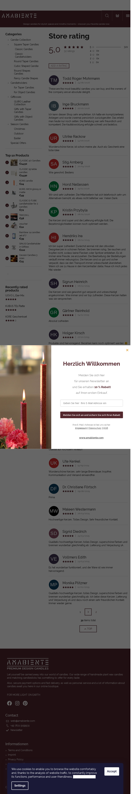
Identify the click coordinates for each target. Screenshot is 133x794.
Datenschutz (95, 428)
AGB (105, 428)
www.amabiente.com (91, 437)
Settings (19, 785)
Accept (112, 771)
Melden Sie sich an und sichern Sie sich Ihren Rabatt (91, 414)
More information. (84, 776)
